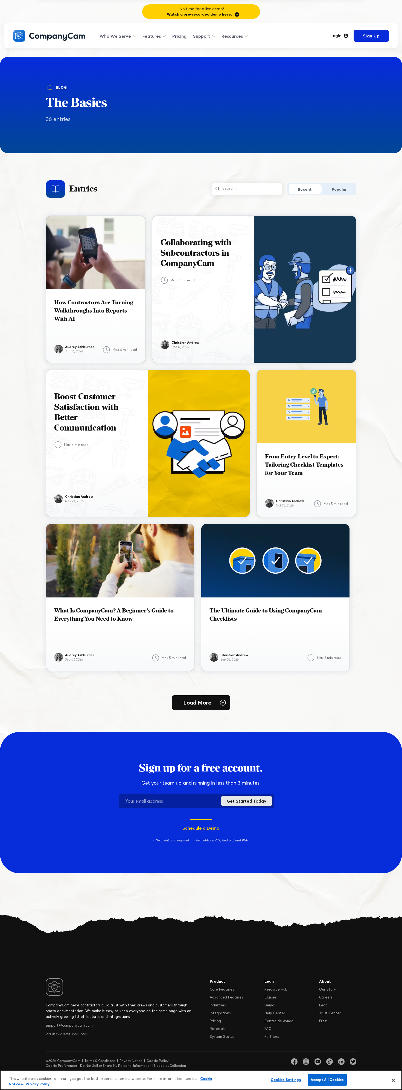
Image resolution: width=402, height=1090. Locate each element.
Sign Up (371, 36)
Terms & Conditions (100, 1061)
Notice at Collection (170, 1066)
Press (323, 1021)
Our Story (327, 989)
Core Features (222, 989)
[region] (201, 1080)
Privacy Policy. (37, 1084)
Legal (323, 1005)
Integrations (220, 1013)
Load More (197, 702)
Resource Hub (275, 989)
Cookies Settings (286, 1079)
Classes (270, 997)
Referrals (217, 1028)
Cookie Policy (157, 1061)
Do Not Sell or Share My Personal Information (116, 1066)
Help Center (274, 1013)
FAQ (268, 1028)
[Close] (393, 1080)
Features (151, 36)
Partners (271, 1036)
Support (201, 36)
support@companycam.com (69, 1025)
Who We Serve (115, 36)
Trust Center (330, 1013)
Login (336, 36)
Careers (325, 997)
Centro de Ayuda (278, 1021)
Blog (61, 87)
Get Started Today (246, 801)
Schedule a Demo (200, 828)
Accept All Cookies (327, 1079)
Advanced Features (226, 997)
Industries (218, 1005)
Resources (232, 36)
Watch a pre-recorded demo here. (199, 14)
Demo (269, 1005)
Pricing (179, 36)
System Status (222, 1036)
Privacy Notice (131, 1061)
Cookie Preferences (62, 1066)
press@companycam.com (67, 1033)
